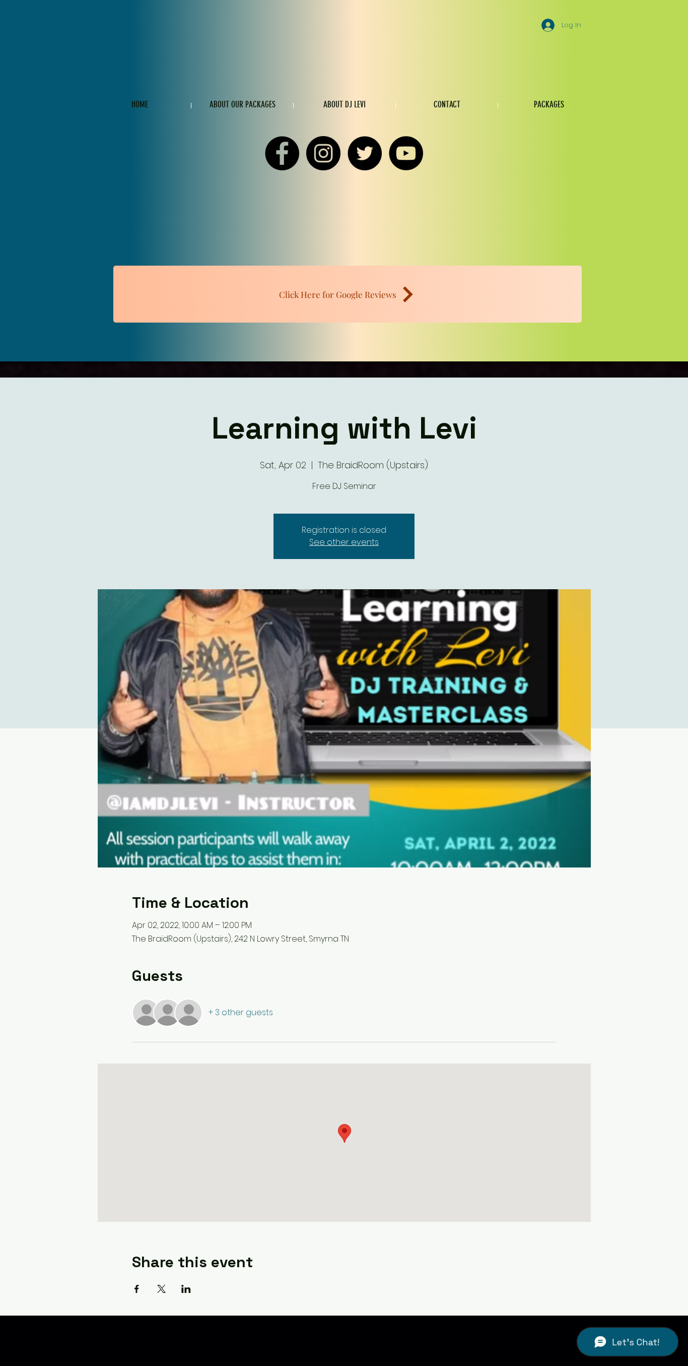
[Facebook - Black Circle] (282, 153)
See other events (344, 542)
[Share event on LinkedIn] (186, 1289)
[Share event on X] (161, 1289)
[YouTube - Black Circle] (406, 153)
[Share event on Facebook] (137, 1289)
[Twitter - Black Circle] (365, 153)
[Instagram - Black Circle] (323, 153)
